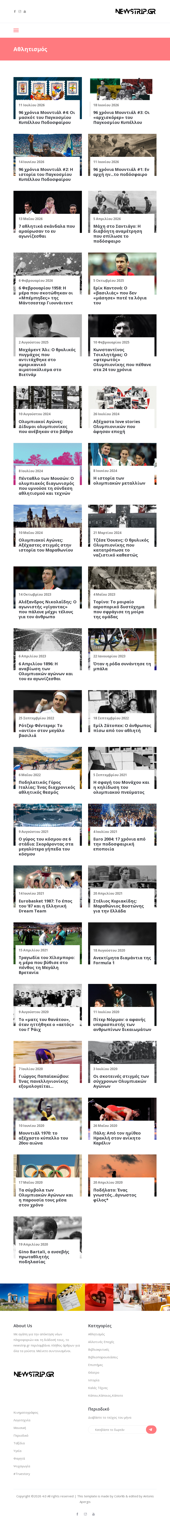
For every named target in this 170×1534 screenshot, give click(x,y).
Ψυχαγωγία (21, 1466)
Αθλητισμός (96, 1334)
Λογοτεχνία (21, 1420)
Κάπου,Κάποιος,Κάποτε (105, 1395)
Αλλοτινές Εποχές (101, 1342)
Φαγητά (19, 1458)
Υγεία (17, 1451)
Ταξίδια (19, 1443)
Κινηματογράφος (25, 1412)
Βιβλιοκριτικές (98, 1349)
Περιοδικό (20, 1435)
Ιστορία (93, 1380)
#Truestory (21, 1474)
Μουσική (19, 1428)
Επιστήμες (95, 1365)
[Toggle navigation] (16, 31)
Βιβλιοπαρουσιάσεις (103, 1357)
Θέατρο (93, 1372)
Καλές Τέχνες (98, 1388)
